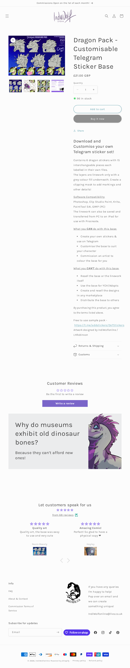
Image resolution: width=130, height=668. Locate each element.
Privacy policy (79, 661)
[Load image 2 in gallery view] (29, 86)
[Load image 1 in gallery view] (15, 86)
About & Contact (18, 598)
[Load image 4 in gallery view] (57, 86)
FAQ (10, 591)
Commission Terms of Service (21, 608)
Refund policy (95, 661)
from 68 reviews (63, 515)
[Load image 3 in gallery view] (43, 86)
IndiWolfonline (43, 661)
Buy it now (97, 118)
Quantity (78, 83)
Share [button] (80, 130)
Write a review (65, 403)
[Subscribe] (58, 632)
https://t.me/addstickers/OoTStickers (99, 325)
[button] (7, 16)
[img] (65, 510)
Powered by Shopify (60, 661)
